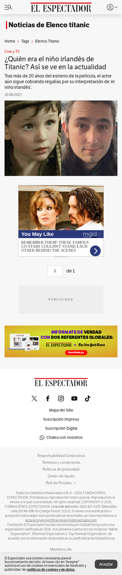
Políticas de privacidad (61, 469)
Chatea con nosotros (65, 437)
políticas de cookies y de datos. (51, 569)
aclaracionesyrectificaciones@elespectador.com (61, 520)
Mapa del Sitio (61, 410)
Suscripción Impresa (61, 419)
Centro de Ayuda (61, 476)
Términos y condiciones (61, 463)
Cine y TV (12, 51)
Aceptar (106, 564)
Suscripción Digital (61, 428)
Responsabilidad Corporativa (61, 456)
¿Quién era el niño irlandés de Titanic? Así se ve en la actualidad (55, 63)
